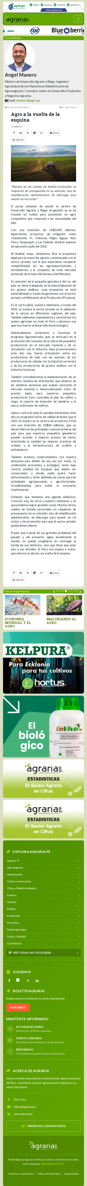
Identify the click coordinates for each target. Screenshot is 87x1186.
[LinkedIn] (37, 981)
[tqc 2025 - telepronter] (23, 30)
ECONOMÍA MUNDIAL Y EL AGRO (18, 622)
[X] (28, 981)
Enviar (56, 133)
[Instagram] (19, 981)
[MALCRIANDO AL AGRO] (64, 605)
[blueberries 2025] (58, 30)
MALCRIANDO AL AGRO (61, 620)
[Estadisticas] (43, 778)
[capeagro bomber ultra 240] (43, 7)
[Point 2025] (43, 726)
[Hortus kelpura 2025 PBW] (43, 663)
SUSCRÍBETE (18, 1007)
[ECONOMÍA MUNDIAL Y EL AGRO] (22, 605)
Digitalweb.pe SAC (52, 1163)
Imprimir (20, 139)
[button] (57, 590)
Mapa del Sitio (71, 1173)
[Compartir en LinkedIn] (21, 133)
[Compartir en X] (28, 133)
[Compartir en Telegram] (34, 133)
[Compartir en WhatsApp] (41, 133)
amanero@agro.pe (28, 100)
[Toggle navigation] (78, 18)
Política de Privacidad (49, 1173)
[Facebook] (9, 981)
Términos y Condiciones (21, 1173)
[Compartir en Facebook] (14, 133)
